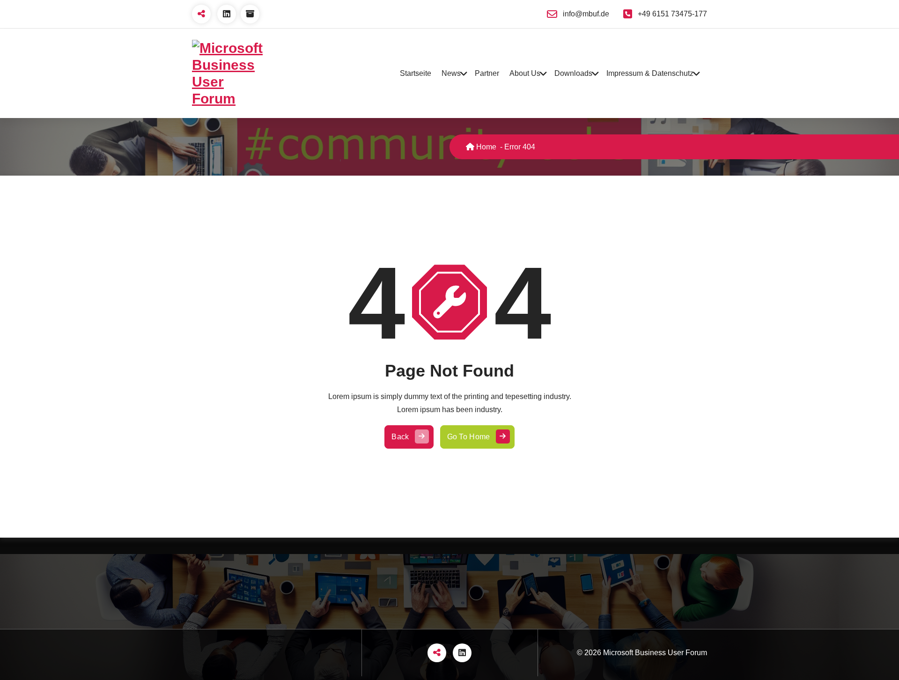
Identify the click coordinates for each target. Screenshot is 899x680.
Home (485, 147)
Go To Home (468, 437)
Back (400, 437)
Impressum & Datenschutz (649, 73)
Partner (487, 73)
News (451, 73)
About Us (524, 73)
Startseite (415, 73)
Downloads (573, 73)
